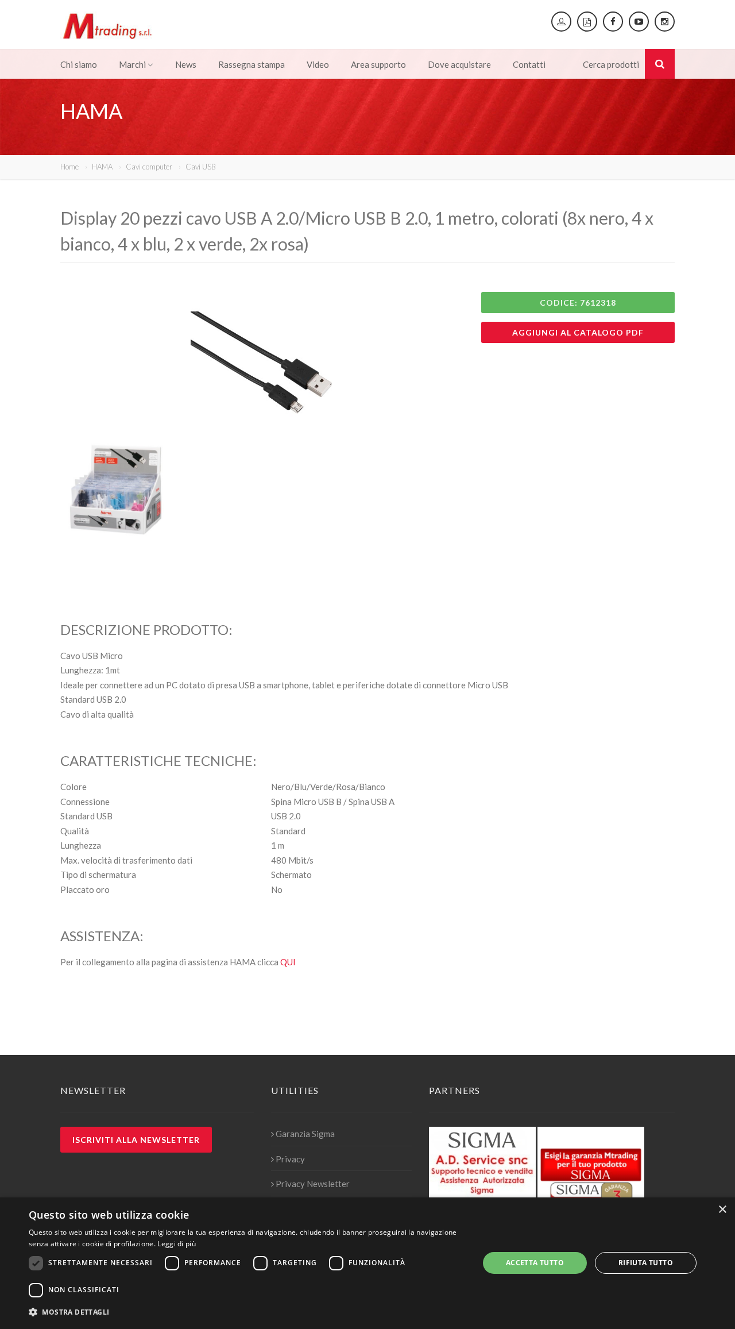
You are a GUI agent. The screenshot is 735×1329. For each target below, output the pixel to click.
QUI (288, 962)
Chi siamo (78, 64)
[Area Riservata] (561, 21)
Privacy (290, 1159)
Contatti (529, 64)
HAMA (102, 166)
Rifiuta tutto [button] (645, 1263)
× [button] (722, 1209)
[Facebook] (613, 21)
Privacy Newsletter (313, 1183)
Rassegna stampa (251, 64)
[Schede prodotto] (587, 21)
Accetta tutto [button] (535, 1263)
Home (69, 166)
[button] (247, 1312)
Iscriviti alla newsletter (136, 1140)
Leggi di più (176, 1244)
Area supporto (378, 64)
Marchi (132, 64)
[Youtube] (639, 21)
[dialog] (367, 1263)
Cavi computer (149, 166)
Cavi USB (200, 166)
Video (318, 64)
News (185, 64)
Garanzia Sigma (305, 1133)
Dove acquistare (459, 64)
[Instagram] (665, 21)
